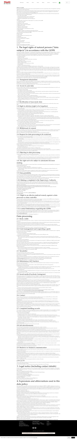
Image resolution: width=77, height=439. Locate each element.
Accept (73, 437)
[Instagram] (33, 428)
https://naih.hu (21, 193)
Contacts (48, 422)
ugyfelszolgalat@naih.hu (32, 192)
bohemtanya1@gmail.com (34, 12)
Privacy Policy (35, 437)
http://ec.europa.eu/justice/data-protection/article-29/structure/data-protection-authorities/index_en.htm (33, 185)
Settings (69, 437)
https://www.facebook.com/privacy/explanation (31, 288)
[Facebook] (35, 428)
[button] (59, 2)
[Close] (75, 437)
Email (22, 431)
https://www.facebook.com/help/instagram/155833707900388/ (34, 290)
